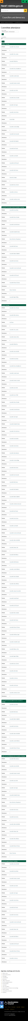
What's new (5, 973)
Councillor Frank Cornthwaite (15, 268)
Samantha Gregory (13, 177)
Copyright (18, 1007)
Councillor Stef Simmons (14, 561)
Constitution (5, 977)
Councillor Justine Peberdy (15, 569)
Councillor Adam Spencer (14, 452)
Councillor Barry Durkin (14, 184)
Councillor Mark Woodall (14, 576)
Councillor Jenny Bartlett (14, 351)
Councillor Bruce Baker (14, 209)
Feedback (22, 1007)
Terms (5, 1007)
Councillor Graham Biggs (14, 126)
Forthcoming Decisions (7, 982)
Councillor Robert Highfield (15, 253)
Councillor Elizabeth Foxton (15, 231)
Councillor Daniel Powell (14, 598)
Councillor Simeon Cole (14, 547)
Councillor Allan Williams (14, 583)
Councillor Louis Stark (14, 90)
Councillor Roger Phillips (14, 297)
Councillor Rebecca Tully (14, 649)
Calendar (4, 985)
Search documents (6, 974)
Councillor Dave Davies (14, 260)
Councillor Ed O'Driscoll (14, 162)
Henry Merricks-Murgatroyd (15, 239)
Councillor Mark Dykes (14, 467)
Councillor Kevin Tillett (14, 394)
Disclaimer (13, 1007)
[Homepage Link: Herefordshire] (12, 1003)
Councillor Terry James (14, 54)
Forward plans (5, 983)
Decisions (4, 979)
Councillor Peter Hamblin (14, 612)
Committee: (4, 37)
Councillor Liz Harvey (14, 191)
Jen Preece (11, 322)
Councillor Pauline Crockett (15, 83)
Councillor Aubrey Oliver (14, 336)
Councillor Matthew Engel (14, 634)
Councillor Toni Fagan (14, 104)
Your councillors (5, 986)
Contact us (12, 1009)
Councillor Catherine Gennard (15, 503)
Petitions (4, 992)
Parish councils (5, 989)
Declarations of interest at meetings (10, 988)
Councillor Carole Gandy (14, 75)
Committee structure (7, 991)
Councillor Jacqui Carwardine (15, 590)
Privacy (9, 1007)
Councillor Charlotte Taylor (15, 641)
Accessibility (6, 1009)
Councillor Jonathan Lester (15, 199)
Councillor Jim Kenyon (14, 685)
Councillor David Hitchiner (15, 224)
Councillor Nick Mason (14, 170)
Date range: (4, 30)
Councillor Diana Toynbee (14, 97)
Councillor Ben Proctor (14, 148)
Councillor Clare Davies (14, 112)
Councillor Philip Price (14, 61)
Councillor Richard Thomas (15, 282)
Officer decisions (6, 980)
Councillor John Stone (14, 670)
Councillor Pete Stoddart (14, 141)
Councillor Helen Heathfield (15, 540)
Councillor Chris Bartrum (14, 431)
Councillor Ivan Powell (14, 155)
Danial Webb (12, 119)
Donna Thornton (13, 289)
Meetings (4, 976)
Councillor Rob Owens (14, 246)
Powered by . (9, 1015)
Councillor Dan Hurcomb (14, 133)
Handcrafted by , (9, 1013)
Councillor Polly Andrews (14, 315)
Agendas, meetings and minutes (7, 22)
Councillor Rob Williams (14, 554)
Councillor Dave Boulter (14, 438)
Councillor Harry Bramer (14, 46)
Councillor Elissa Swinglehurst (15, 68)
